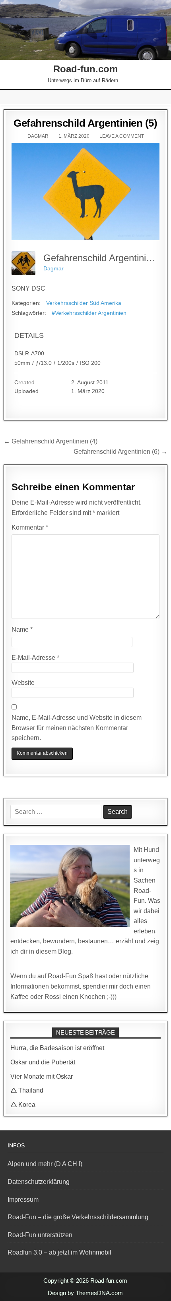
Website (23, 682)
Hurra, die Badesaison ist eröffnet (57, 1048)
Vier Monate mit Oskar (41, 1076)
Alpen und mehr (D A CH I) (45, 1163)
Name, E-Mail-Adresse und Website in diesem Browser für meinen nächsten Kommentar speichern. (77, 727)
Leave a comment (121, 136)
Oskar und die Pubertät (42, 1062)
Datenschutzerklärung (39, 1181)
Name (22, 629)
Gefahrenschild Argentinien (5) (85, 123)
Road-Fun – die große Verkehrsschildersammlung (78, 1217)
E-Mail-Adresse (35, 657)
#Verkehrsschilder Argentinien (89, 313)
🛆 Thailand (26, 1090)
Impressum (23, 1199)
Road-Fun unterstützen (40, 1235)
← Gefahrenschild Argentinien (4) (50, 441)
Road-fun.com (85, 69)
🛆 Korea (22, 1104)
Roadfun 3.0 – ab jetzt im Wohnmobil (59, 1252)
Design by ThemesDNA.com (85, 1292)
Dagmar (38, 136)
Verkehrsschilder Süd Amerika (83, 303)
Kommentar (30, 527)
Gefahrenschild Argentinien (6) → (120, 451)
